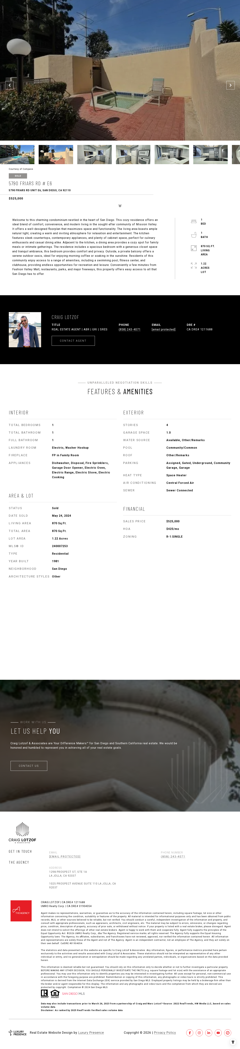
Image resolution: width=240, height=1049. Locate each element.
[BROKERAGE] (227, 1032)
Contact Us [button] (29, 765)
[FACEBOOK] (189, 1032)
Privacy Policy (165, 1032)
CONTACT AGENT (73, 340)
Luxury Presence (91, 1032)
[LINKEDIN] (208, 1032)
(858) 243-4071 (130, 329)
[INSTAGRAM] (199, 1032)
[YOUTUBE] (218, 1032)
